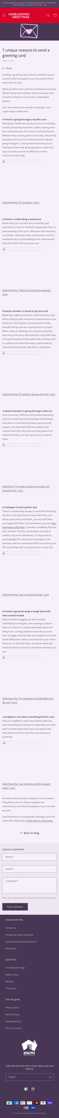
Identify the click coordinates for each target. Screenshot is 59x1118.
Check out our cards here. (39, 820)
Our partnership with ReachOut (21, 941)
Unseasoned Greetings (26, 1113)
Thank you (10, 988)
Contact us (10, 927)
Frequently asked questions (19, 934)
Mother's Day (12, 974)
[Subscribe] (49, 1077)
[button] (3, 15)
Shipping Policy (13, 1021)
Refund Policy (12, 1014)
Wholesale (10, 948)
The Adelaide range (15, 967)
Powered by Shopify (39, 1113)
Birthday (9, 981)
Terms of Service (13, 1028)
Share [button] (9, 68)
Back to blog (31, 833)
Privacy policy (12, 1007)
